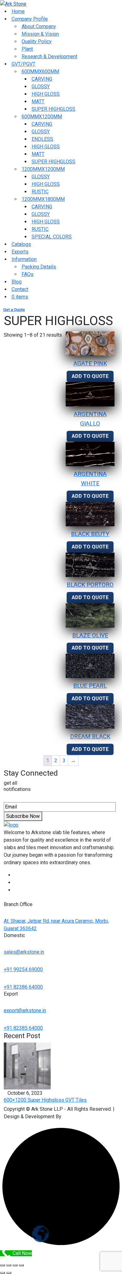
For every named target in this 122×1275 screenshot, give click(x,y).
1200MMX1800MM (43, 199)
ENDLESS (42, 139)
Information (24, 259)
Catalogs (21, 244)
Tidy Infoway (77, 1116)
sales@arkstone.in (24, 952)
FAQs (27, 274)
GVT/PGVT (23, 64)
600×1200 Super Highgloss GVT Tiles (45, 1100)
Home (18, 11)
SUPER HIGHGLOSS (53, 109)
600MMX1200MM (42, 117)
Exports (20, 252)
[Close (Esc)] (21, 1265)
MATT (38, 102)
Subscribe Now (23, 816)
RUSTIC (40, 192)
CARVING (42, 79)
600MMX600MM (40, 71)
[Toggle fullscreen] (8, 1265)
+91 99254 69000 (23, 969)
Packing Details (39, 267)
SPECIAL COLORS (52, 237)
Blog (17, 282)
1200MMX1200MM (43, 169)
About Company (39, 26)
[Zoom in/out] (2, 1265)
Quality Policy (37, 41)
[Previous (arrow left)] (2, 1273)
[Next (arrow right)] (8, 1273)
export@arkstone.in (25, 1010)
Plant (27, 49)
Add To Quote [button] (90, 376)
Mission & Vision (40, 34)
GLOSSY (41, 86)
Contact (20, 289)
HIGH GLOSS (46, 94)
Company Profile (30, 19)
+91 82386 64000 (23, 987)
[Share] (15, 1265)
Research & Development (49, 56)
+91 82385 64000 (23, 1028)
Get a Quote (14, 309)
